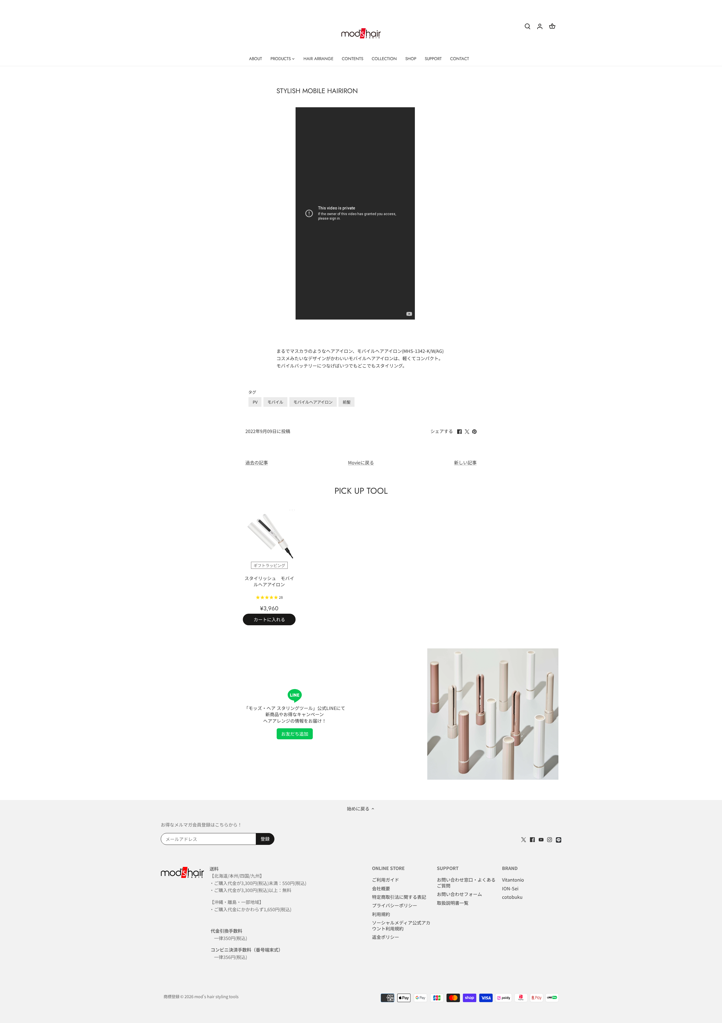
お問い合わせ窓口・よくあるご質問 (466, 882)
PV (255, 402)
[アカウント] (540, 26)
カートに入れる (269, 619)
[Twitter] (523, 839)
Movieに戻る (361, 462)
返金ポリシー (385, 937)
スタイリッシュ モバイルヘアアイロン (269, 581)
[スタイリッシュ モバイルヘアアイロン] (269, 535)
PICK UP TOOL (361, 491)
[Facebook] (532, 839)
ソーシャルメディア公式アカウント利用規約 (401, 925)
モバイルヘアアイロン (313, 402)
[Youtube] (541, 839)
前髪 (347, 402)
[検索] (527, 26)
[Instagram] (549, 839)
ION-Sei (510, 888)
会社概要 (381, 888)
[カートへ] (552, 26)
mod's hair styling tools (216, 996)
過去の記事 (256, 462)
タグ (252, 392)
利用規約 (381, 914)
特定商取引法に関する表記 (399, 896)
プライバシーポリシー (394, 905)
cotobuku (512, 896)
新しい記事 (465, 462)
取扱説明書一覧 (452, 902)
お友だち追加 (294, 733)
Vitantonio (513, 879)
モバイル (275, 402)
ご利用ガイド (385, 879)
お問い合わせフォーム (459, 894)
